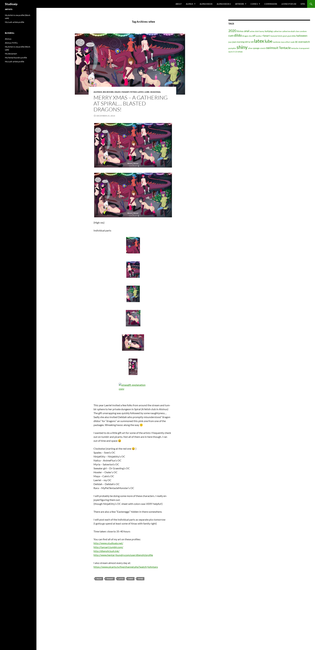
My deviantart (11, 53)
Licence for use (288, 4)
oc (296, 41)
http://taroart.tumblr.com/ (108, 547)
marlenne (276, 42)
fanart (110, 579)
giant (285, 36)
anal (246, 31)
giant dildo (291, 36)
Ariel (257, 31)
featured (273, 36)
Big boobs (108, 92)
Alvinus (189, 4)
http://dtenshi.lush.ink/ (106, 551)
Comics (254, 4)
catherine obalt (288, 31)
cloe (297, 31)
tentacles (295, 48)
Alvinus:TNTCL (11, 43)
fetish (280, 36)
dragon (245, 36)
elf (253, 35)
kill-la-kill (249, 42)
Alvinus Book (206, 4)
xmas (240, 51)
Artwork (239, 4)
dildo (118, 92)
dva (250, 36)
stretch (263, 48)
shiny (130, 579)
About (179, 4)
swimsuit (272, 48)
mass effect (285, 42)
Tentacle (285, 48)
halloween (301, 35)
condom (303, 31)
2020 (232, 31)
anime (252, 31)
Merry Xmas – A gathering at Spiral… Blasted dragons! (131, 103)
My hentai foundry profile (16, 57)
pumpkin (232, 48)
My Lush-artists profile (14, 22)
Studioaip (11, 4)
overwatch (304, 41)
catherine (277, 31)
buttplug (269, 31)
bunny (261, 31)
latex (121, 579)
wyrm (230, 52)
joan (230, 42)
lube (147, 92)
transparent (304, 48)
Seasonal (155, 92)
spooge (256, 48)
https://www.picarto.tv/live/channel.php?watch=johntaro (126, 566)
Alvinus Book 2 (224, 4)
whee (140, 579)
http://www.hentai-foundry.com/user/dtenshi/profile (123, 555)
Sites (303, 4)
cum (230, 35)
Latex (141, 92)
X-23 (235, 52)
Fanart (125, 92)
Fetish (133, 92)
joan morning (238, 42)
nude (292, 42)
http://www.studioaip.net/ (108, 543)
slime (250, 48)
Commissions (270, 4)
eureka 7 (259, 36)
